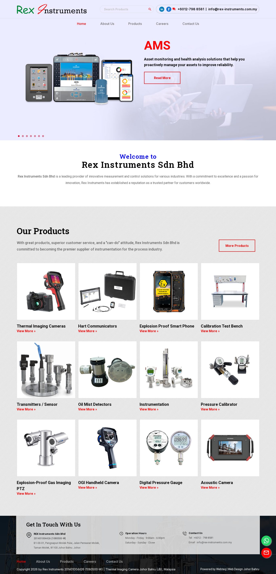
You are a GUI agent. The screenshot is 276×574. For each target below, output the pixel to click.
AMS (157, 45)
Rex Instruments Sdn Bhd (138, 164)
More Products (237, 246)
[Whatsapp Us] (266, 541)
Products (67, 561)
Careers (90, 561)
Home (21, 561)
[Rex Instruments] (52, 9)
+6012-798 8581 (191, 9)
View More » (26, 331)
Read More (162, 78)
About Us (43, 561)
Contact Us (114, 561)
